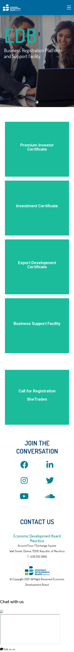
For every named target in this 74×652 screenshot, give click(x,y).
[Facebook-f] (24, 465)
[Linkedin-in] (50, 465)
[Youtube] (24, 496)
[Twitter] (50, 480)
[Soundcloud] (50, 496)
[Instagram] (24, 480)
